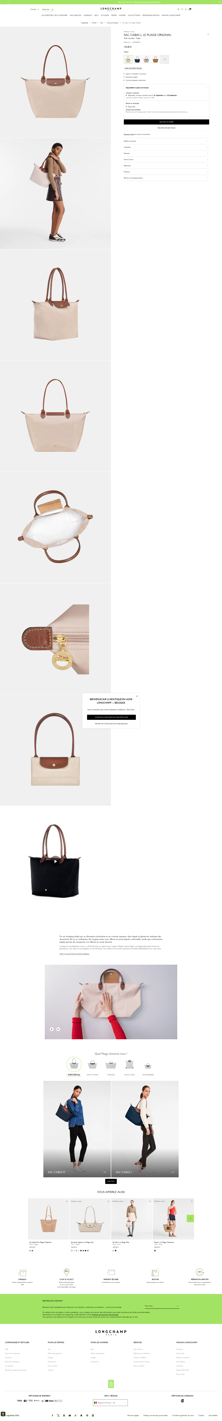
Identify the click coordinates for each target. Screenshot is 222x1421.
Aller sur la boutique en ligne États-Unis (111, 717)
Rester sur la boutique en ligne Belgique (111, 724)
